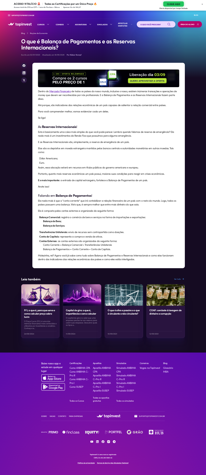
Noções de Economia (39, 33)
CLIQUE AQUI (173, 4)
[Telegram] (114, 441)
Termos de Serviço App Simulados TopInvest (113, 463)
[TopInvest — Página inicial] (20, 24)
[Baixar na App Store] (53, 378)
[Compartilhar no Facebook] (24, 65)
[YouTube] (91, 441)
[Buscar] (169, 24)
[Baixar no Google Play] (53, 387)
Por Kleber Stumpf (74, 55)
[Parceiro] (49, 432)
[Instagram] (108, 441)
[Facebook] (103, 441)
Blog (23, 33)
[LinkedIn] (97, 441)
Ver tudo (177, 279)
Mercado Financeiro (60, 91)
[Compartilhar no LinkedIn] (24, 73)
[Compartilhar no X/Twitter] (24, 80)
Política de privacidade (86, 463)
